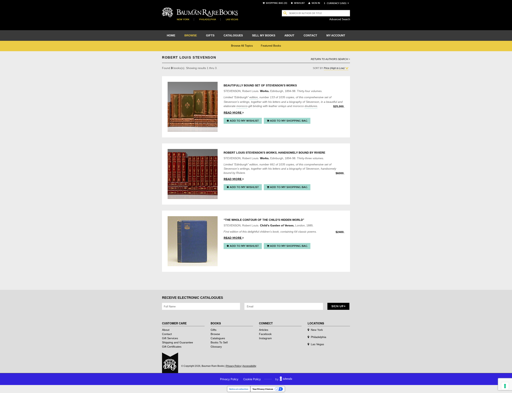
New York (183, 19)
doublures (311, 106)
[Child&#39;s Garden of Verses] (193, 241)
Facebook (265, 334)
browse (190, 35)
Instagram (265, 338)
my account (335, 35)
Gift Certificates (171, 346)
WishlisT (299, 3)
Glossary (216, 346)
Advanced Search (339, 19)
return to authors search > (330, 59)
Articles (263, 329)
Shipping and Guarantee (177, 342)
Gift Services (170, 338)
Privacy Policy (233, 366)
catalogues (233, 35)
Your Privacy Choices (262, 389)
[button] (334, 3)
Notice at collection (238, 389)
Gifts (213, 329)
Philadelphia (207, 19)
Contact (167, 334)
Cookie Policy (252, 379)
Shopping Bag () (276, 3)
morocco (241, 106)
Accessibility (249, 366)
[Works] (193, 107)
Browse (215, 334)
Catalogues (218, 338)
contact (310, 35)
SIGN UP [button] (337, 306)
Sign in (315, 3)
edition (253, 97)
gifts (210, 35)
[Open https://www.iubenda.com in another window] (286, 379)
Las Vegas (232, 19)
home (171, 35)
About (165, 329)
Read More (233, 112)
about (289, 35)
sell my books (263, 35)
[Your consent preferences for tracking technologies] (505, 386)
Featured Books (271, 45)
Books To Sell (219, 342)
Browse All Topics (242, 45)
